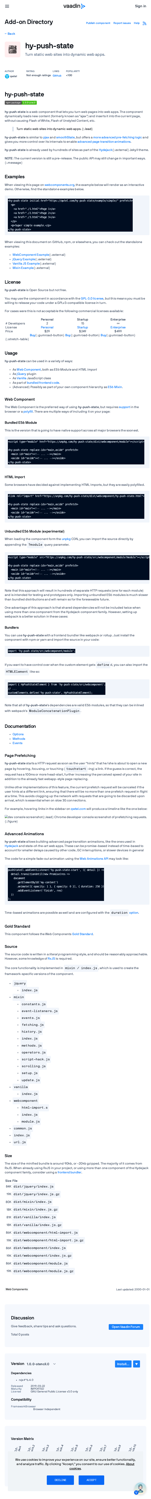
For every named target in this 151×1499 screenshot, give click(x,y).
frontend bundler (70, 1172)
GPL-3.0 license (92, 298)
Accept (91, 1480)
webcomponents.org (59, 184)
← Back (10, 33)
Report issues (122, 23)
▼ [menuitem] (136, 1364)
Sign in (140, 6)
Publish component (98, 23)
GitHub (57, 75)
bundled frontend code (43, 382)
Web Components (17, 1289)
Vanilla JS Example (26, 263)
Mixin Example (23, 267)
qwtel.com (78, 808)
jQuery (21, 373)
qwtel (13, 76)
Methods (19, 738)
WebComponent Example (31, 254)
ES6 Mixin (115, 387)
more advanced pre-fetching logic (117, 137)
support (124, 407)
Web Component (29, 369)
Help (137, 23)
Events (17, 743)
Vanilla (21, 378)
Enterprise (118, 327)
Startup (82, 327)
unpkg (66, 539)
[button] (39, 1363)
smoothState (65, 137)
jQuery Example (24, 259)
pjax (46, 137)
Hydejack (105, 150)
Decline (60, 1480)
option (124, 912)
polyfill (28, 411)
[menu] (7, 6)
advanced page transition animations (104, 141)
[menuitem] (123, 1363)
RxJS (51, 958)
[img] (7, 76)
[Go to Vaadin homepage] (74, 6)
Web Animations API (94, 858)
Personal (47, 327)
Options (18, 734)
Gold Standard (82, 934)
